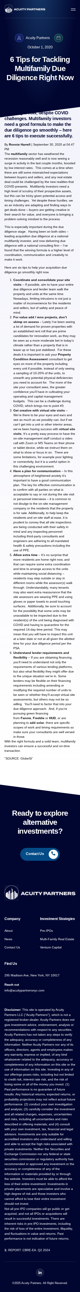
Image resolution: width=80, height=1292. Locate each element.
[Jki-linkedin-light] (40, 1272)
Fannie (26, 718)
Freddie (38, 718)
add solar (37, 722)
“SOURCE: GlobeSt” (18, 758)
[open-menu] (72, 9)
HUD (52, 718)
